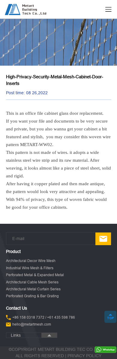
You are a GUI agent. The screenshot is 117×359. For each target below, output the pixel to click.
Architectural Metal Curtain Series (33, 289)
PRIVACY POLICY (84, 355)
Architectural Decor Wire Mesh (31, 260)
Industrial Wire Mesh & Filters (29, 268)
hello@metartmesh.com (31, 324)
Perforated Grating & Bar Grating (32, 296)
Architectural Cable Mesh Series (32, 282)
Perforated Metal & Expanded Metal (35, 275)
